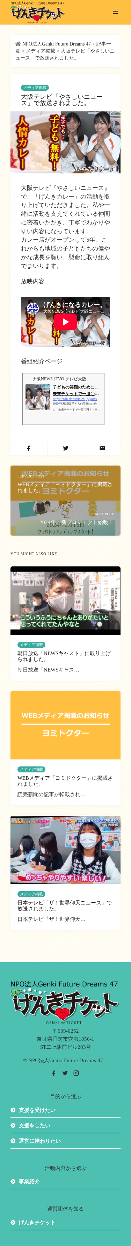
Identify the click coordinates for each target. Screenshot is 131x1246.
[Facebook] (54, 1073)
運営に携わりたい (40, 1141)
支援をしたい (34, 1125)
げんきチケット (37, 1222)
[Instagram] (76, 1073)
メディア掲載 (34, 87)
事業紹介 (29, 1181)
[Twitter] (65, 1073)
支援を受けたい (37, 1110)
